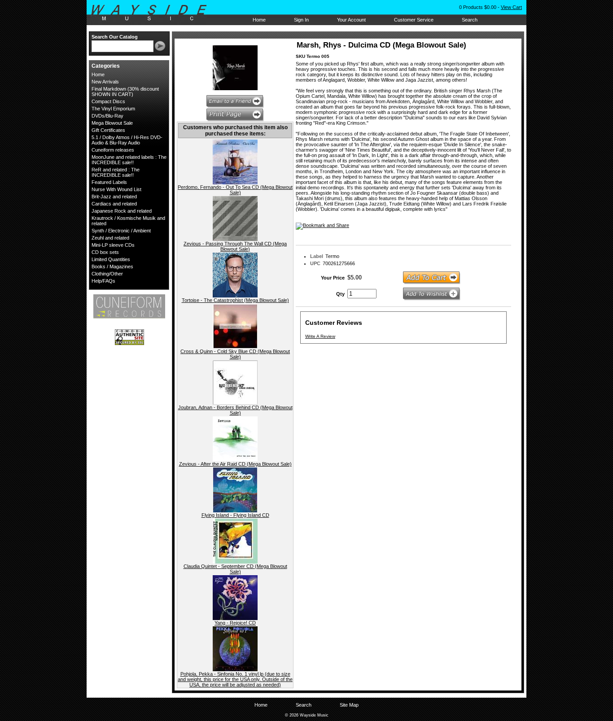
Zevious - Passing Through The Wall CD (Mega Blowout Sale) (235, 246)
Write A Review (320, 336)
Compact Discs (108, 101)
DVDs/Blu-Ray (107, 115)
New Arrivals (105, 81)
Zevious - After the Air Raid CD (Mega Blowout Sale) (235, 464)
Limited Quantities (111, 259)
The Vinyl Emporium (113, 108)
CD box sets (105, 252)
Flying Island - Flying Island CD (235, 515)
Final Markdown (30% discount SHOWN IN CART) (125, 91)
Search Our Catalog (115, 36)
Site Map (349, 705)
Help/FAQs (103, 281)
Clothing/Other (107, 273)
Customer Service (413, 19)
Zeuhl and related (110, 237)
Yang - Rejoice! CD (235, 622)
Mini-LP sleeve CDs (113, 245)
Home (259, 19)
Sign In (301, 19)
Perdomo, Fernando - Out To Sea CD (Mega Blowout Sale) (235, 189)
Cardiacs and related (114, 203)
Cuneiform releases (113, 150)
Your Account (351, 19)
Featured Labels (109, 182)
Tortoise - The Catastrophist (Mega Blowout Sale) (235, 300)
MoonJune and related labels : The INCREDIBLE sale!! (129, 159)
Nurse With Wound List (116, 189)
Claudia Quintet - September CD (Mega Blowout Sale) (235, 569)
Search (469, 19)
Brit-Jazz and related (114, 196)
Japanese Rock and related (122, 211)
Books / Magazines (112, 266)
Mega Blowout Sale (112, 123)
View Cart (511, 7)
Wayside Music (153, 13)
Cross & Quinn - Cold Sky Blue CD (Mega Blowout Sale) (235, 354)
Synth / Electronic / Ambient (121, 230)
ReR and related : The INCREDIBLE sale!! (116, 172)
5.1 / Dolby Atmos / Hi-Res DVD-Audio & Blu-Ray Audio (127, 140)
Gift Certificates (108, 130)
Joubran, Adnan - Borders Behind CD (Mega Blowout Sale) (235, 410)
